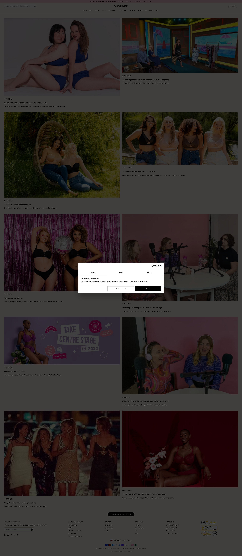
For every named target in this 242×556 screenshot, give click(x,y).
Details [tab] (121, 272)
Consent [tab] (92, 272)
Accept (148, 289)
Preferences (120, 289)
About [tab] (149, 272)
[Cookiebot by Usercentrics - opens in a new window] (153, 266)
